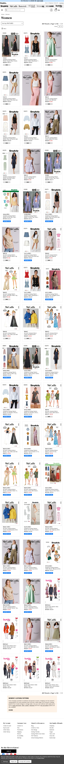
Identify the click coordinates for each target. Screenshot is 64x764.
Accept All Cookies (24, 761)
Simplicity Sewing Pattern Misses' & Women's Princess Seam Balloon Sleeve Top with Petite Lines (31, 138)
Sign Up (9, 751)
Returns (19, 734)
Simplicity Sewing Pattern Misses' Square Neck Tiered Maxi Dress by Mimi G (10, 60)
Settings (5, 761)
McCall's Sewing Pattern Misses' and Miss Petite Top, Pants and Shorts (10, 294)
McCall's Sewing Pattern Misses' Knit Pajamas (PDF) (52, 529)
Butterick (52, 730)
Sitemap (19, 738)
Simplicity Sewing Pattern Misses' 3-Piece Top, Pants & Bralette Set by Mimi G (52, 177)
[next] (62, 24)
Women (8, 14)
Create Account (7, 725)
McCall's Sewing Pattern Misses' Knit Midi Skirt (51, 99)
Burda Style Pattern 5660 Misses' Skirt (30, 685)
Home (2, 14)
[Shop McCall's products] (13, 6)
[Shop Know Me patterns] (40, 6)
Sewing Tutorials (35, 732)
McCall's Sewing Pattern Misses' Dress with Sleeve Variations (52, 413)
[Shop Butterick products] (22, 6)
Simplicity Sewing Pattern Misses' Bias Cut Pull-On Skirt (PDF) (52, 216)
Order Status (6, 730)
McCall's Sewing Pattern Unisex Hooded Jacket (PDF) (10, 529)
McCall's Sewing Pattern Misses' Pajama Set (30, 177)
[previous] (60, 24)
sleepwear (32, 705)
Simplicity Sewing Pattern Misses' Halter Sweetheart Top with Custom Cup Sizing (32, 60)
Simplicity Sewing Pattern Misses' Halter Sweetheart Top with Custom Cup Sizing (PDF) (32, 294)
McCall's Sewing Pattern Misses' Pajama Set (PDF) (31, 568)
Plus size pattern (44, 705)
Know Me (52, 735)
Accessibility (20, 735)
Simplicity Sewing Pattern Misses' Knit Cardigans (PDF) (52, 294)
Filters (5, 28)
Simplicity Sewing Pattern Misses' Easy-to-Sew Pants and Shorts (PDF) (52, 491)
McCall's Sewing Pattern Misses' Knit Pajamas (51, 255)
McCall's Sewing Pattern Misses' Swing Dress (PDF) (31, 607)
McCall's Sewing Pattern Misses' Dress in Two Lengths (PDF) (51, 452)
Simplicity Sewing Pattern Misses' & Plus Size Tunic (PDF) (9, 216)
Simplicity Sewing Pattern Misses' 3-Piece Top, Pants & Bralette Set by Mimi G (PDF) (31, 216)
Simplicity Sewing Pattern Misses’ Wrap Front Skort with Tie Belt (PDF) (31, 255)
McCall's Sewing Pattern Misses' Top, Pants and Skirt (10, 333)
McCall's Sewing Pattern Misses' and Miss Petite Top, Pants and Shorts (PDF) (10, 491)
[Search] (6, 10)
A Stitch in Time (35, 728)
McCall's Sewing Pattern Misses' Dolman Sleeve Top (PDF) (10, 608)
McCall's (52, 728)
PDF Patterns (34, 735)
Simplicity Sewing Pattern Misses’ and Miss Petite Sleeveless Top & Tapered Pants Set (9, 177)
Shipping (19, 732)
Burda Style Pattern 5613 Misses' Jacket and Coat (9, 646)
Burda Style (52, 738)
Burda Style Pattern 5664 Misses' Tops (9, 685)
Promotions (20, 730)
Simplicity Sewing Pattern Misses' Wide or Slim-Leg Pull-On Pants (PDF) (9, 373)
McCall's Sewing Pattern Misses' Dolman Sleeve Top (10, 255)
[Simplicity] (3, 3)
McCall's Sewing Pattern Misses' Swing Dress (51, 60)
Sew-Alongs (34, 730)
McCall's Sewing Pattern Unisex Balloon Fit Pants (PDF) (9, 569)
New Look (52, 734)
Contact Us (20, 725)
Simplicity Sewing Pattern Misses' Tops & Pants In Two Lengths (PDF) (31, 452)
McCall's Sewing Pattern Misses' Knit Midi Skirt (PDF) (31, 646)
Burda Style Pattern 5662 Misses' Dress (51, 607)
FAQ (18, 728)
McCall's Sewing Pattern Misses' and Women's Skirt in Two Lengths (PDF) (52, 647)
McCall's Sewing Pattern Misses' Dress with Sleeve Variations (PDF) (31, 491)
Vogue (51, 732)
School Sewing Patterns (37, 738)
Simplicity (52, 725)
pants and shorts (17, 705)
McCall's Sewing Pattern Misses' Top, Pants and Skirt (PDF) (10, 452)
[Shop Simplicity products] (4, 6)
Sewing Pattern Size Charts (38, 734)
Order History (6, 732)
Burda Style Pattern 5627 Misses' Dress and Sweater (52, 685)
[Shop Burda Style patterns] (58, 6)
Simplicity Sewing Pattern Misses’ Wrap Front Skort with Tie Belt (10, 99)
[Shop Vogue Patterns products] (31, 6)
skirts (23, 705)
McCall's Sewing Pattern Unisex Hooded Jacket (30, 333)
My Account (6, 728)
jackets (27, 705)
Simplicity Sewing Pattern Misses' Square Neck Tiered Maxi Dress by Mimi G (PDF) (31, 373)
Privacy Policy (40, 758)
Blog (32, 725)
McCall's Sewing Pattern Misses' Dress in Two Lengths (51, 334)
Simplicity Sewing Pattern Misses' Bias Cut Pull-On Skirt (10, 138)
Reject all (13, 761)
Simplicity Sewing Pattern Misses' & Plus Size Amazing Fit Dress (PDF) (31, 530)
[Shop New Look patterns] (49, 6)
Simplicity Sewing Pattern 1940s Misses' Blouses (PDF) (52, 568)
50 (59, 26)
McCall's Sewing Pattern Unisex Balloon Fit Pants (51, 138)
